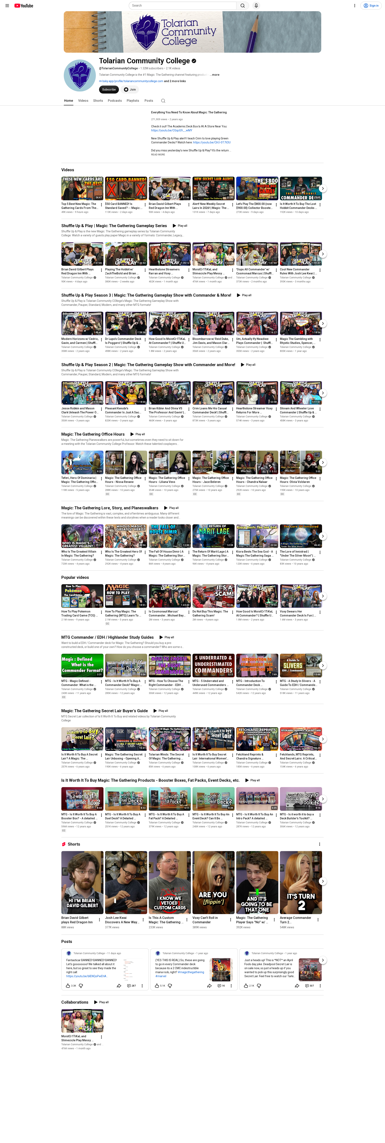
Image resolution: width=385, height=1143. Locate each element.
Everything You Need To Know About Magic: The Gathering (189, 112)
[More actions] (101, 205)
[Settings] (354, 5)
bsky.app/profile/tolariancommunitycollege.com (132, 81)
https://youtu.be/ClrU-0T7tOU (212, 142)
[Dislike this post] (81, 986)
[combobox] (183, 5)
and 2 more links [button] (175, 81)
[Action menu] (142, 986)
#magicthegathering (191, 972)
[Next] (323, 188)
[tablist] (192, 101)
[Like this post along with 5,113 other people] (157, 986)
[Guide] (7, 5)
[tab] (68, 101)
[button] (158, 154)
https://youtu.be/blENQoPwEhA (86, 976)
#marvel (160, 976)
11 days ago (114, 953)
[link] (105, 970)
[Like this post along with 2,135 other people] (246, 986)
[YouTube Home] (23, 5)
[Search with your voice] (256, 6)
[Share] (119, 986)
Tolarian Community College (77, 277)
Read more (158, 154)
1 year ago (202, 953)
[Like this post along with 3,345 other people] (68, 986)
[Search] (242, 6)
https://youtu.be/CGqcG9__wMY (171, 130)
